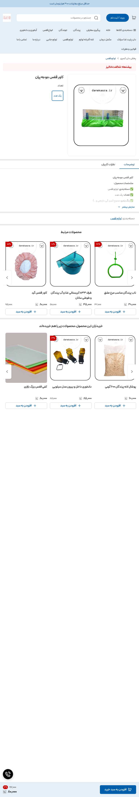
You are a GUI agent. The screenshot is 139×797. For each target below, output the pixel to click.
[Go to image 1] (105, 152)
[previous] (132, 277)
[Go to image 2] (100, 152)
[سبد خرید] (134, 18)
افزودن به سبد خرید (115, 789)
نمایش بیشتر (128, 207)
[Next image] (131, 115)
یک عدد (58, 96)
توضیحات (129, 164)
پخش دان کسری (128, 58)
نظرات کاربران (108, 164)
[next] (7, 277)
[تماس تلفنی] (8, 774)
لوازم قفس (111, 58)
